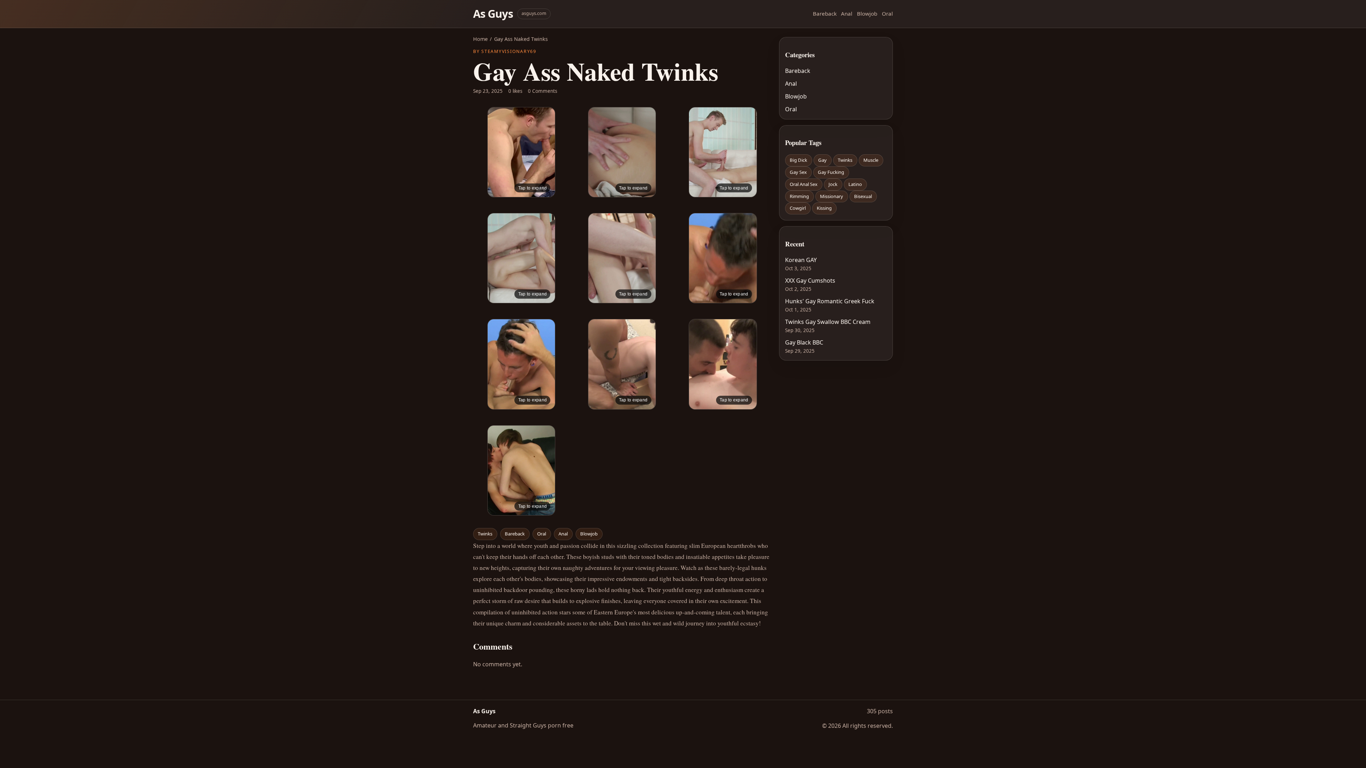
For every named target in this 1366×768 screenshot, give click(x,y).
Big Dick (798, 160)
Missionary (831, 196)
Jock (832, 184)
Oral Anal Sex (803, 184)
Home (480, 39)
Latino (855, 184)
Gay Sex (798, 172)
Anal (846, 13)
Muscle (870, 160)
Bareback (825, 13)
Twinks (485, 533)
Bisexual (863, 196)
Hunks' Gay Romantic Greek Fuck (829, 301)
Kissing (824, 208)
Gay (822, 160)
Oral (887, 13)
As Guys (493, 13)
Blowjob (867, 13)
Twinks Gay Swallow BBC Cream (827, 322)
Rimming (799, 196)
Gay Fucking (831, 172)
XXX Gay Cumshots (810, 280)
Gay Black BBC (804, 342)
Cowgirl (798, 208)
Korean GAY (801, 260)
